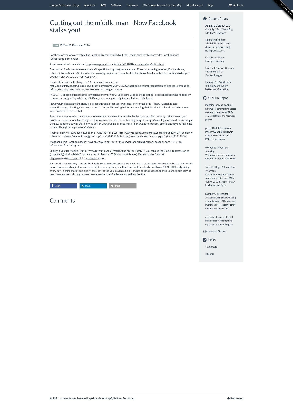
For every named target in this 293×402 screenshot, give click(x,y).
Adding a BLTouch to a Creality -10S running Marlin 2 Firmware (219, 29)
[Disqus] (122, 251)
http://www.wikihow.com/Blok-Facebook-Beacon (77, 158)
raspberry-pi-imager (216, 193)
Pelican (117, 398)
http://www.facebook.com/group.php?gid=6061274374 (150, 132)
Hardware (132, 5)
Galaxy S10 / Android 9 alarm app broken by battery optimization (218, 85)
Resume (209, 253)
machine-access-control (218, 104)
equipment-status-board (219, 216)
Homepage (211, 246)
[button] (63, 185)
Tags (210, 5)
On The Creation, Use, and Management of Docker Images (220, 71)
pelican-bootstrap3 (101, 398)
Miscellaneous (194, 5)
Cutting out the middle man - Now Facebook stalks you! (113, 26)
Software (116, 5)
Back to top (236, 398)
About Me (89, 5)
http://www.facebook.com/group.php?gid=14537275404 (155, 136)
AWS (103, 5)
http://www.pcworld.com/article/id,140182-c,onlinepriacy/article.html (125, 64)
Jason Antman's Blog (64, 5)
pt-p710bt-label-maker (218, 128)
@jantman (208, 231)
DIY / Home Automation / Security (162, 5)
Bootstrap (128, 398)
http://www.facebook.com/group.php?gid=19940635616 (90, 136)
